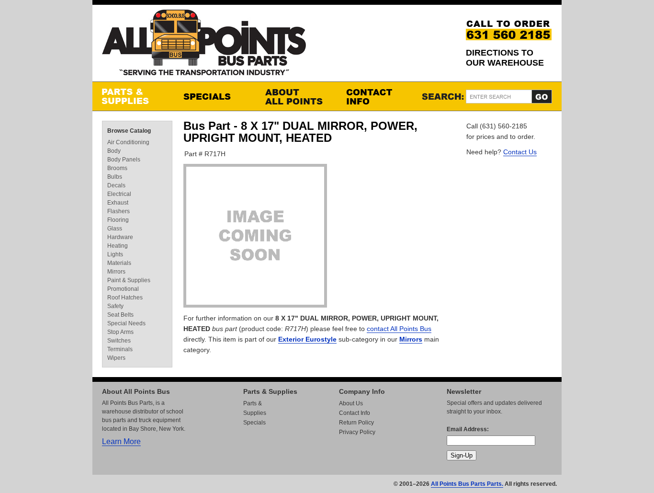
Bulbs (114, 176)
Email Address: (468, 429)
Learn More (121, 441)
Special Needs (126, 323)
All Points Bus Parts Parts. (467, 484)
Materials (119, 263)
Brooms (117, 168)
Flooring (118, 220)
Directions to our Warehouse (505, 58)
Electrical (119, 194)
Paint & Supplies (128, 280)
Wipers (116, 358)
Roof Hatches (125, 297)
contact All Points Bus (399, 328)
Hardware (120, 237)
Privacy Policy (357, 432)
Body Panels (123, 159)
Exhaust (117, 202)
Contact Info (377, 96)
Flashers (118, 211)
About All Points (296, 96)
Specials (214, 96)
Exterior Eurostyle (307, 339)
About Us (351, 403)
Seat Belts (120, 314)
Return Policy (356, 422)
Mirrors (410, 339)
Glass (114, 228)
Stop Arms (120, 332)
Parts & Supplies (133, 96)
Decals (116, 185)
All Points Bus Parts (204, 45)
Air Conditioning (128, 142)
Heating (117, 245)
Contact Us (520, 152)
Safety (115, 306)
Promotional (123, 289)
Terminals (120, 349)
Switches (119, 340)
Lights (115, 254)
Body (114, 151)
